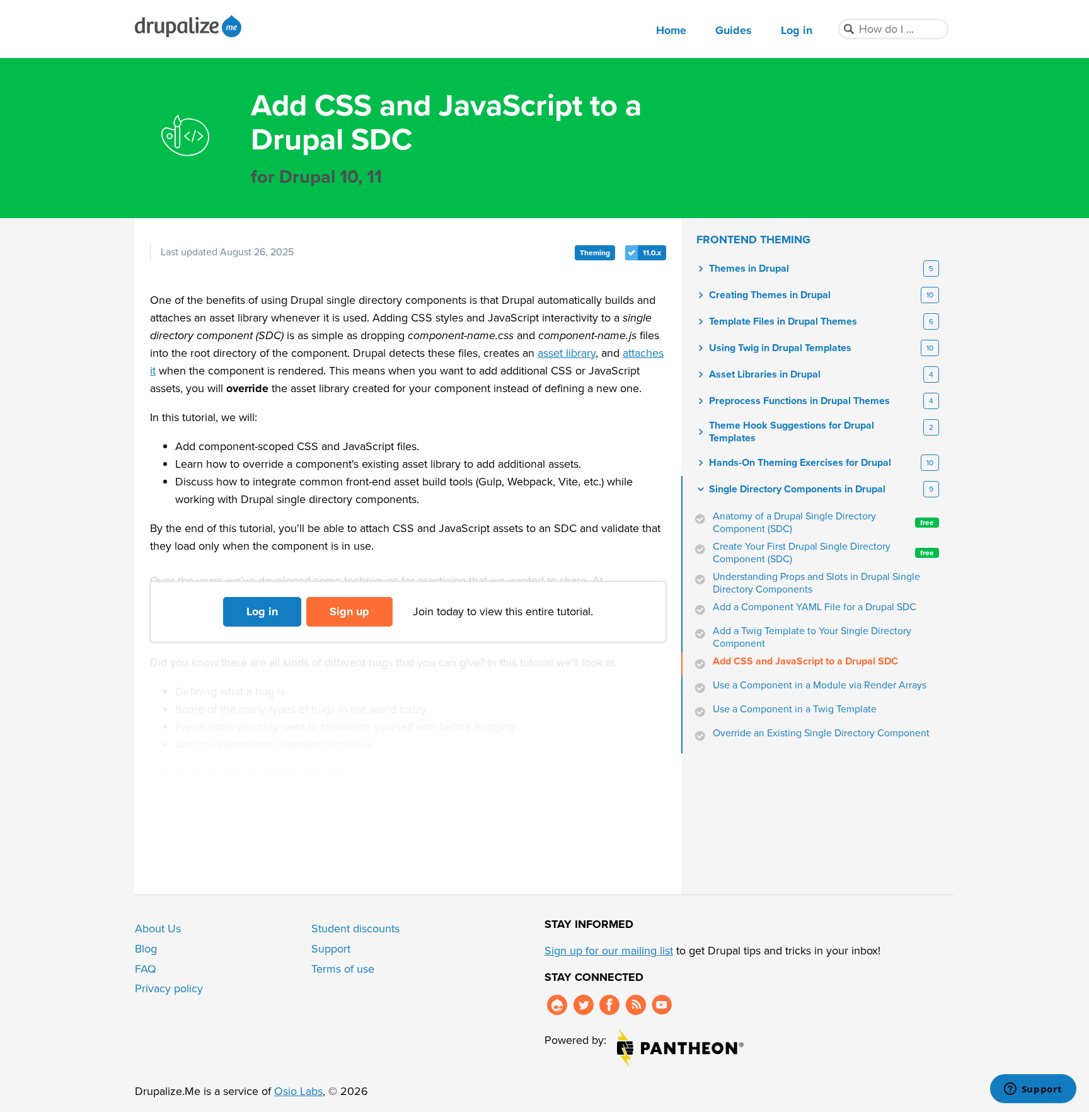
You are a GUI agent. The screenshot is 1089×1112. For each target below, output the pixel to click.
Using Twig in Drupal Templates (780, 348)
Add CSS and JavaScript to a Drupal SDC (805, 661)
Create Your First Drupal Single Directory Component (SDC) (823, 552)
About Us (158, 928)
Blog (146, 949)
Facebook (609, 1005)
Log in (796, 30)
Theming (595, 252)
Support (330, 949)
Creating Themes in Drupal (770, 295)
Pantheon (680, 1048)
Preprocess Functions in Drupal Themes (799, 401)
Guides (733, 30)
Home (671, 30)
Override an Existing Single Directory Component (821, 733)
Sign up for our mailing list (608, 950)
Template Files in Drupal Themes (783, 321)
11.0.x (652, 252)
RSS (636, 1005)
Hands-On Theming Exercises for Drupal (800, 463)
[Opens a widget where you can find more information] (1032, 1090)
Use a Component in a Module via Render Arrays (819, 685)
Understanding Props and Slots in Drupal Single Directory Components (816, 583)
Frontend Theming (753, 239)
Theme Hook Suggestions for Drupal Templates (791, 431)
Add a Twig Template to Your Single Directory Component (812, 637)
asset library (567, 353)
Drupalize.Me (190, 26)
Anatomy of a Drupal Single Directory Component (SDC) (823, 522)
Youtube (662, 1005)
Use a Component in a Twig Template (795, 709)
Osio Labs (298, 1091)
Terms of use (342, 969)
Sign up (349, 611)
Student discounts (355, 928)
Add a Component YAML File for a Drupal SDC (814, 607)
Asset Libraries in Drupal (765, 374)
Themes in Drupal (749, 268)
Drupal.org (557, 1005)
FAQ (145, 969)
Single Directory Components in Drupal (797, 489)
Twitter (583, 1005)
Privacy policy (169, 988)
